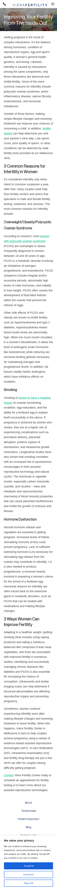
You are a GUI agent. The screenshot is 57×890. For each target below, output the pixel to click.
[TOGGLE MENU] (53, 4)
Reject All (28, 883)
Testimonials (28, 810)
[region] (28, 862)
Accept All (28, 866)
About (28, 802)
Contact (9, 775)
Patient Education (28, 819)
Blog (28, 827)
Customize (28, 874)
